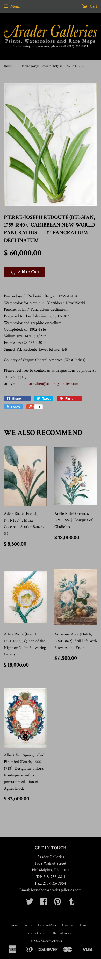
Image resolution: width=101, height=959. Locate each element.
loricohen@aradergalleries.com (53, 383)
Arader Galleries (51, 941)
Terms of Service (37, 933)
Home (8, 66)
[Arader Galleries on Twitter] (29, 903)
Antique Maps (47, 925)
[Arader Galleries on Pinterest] (57, 903)
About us (67, 925)
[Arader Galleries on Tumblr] (71, 903)
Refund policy (62, 933)
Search (15, 925)
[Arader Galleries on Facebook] (43, 903)
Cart (93, 6)
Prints (28, 925)
